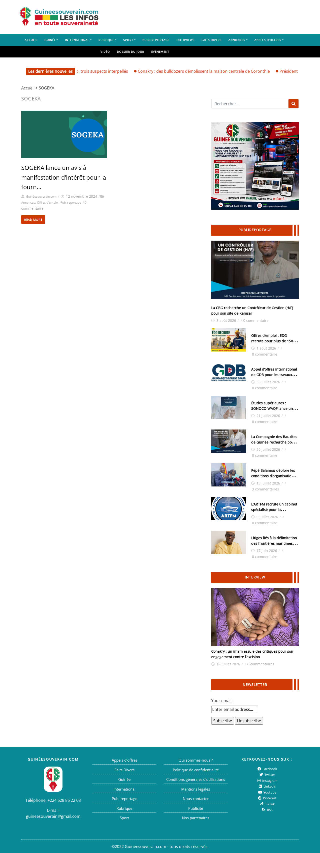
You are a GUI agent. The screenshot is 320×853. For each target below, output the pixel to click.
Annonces (236, 40)
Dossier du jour (130, 51)
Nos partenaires (195, 817)
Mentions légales (195, 788)
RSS (269, 810)
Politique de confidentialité (196, 769)
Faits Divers (212, 40)
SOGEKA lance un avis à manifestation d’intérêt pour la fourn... (63, 177)
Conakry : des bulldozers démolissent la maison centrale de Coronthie (191, 71)
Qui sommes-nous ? (195, 760)
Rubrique (106, 40)
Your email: (221, 700)
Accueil (31, 40)
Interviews (185, 40)
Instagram (270, 780)
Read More (33, 219)
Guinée (50, 40)
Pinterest (269, 798)
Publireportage (156, 40)
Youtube (269, 792)
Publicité (195, 808)
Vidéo (105, 51)
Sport (128, 40)
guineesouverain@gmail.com (53, 816)
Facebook (269, 768)
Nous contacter (196, 798)
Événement (160, 51)
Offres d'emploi (47, 202)
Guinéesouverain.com (41, 196)
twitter (269, 774)
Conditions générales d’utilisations (195, 779)
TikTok (269, 804)
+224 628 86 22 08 (64, 800)
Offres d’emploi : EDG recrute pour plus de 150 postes (272, 341)
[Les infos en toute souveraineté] (59, 17)
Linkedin (269, 786)
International (77, 40)
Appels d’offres (267, 40)
